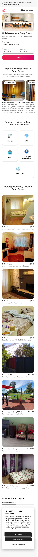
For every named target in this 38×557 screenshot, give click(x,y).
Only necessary (18, 539)
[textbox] (10, 51)
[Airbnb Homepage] (3, 10)
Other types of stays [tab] (9, 502)
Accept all (18, 534)
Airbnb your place (26, 10)
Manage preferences (18, 544)
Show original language (11, 4)
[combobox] (18, 45)
